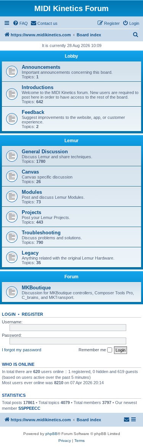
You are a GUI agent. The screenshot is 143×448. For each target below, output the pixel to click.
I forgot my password (21, 349)
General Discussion (45, 151)
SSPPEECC (29, 408)
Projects (31, 212)
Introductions (37, 87)
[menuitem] (20, 23)
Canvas (30, 172)
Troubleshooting (41, 232)
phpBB (51, 434)
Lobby (71, 56)
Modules (32, 192)
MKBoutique (36, 288)
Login (9, 314)
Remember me (93, 349)
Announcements (41, 67)
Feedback (33, 112)
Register (32, 314)
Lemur (71, 140)
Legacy (30, 253)
